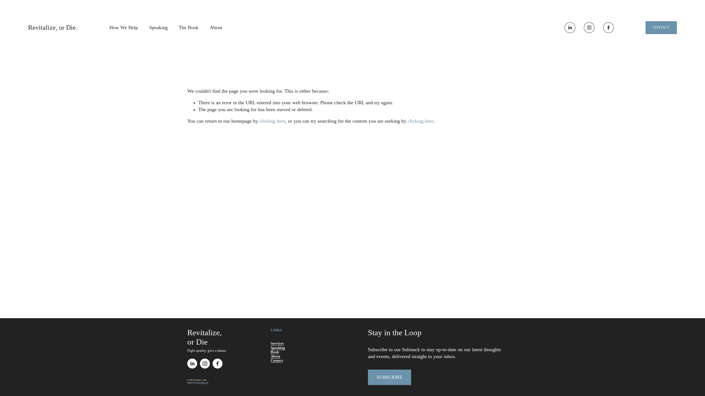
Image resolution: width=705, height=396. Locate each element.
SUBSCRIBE (389, 377)
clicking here (272, 121)
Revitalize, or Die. (52, 27)
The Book (189, 27)
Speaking (158, 27)
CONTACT (661, 27)
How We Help (123, 27)
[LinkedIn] (570, 27)
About (216, 27)
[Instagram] (589, 27)
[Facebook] (608, 27)
